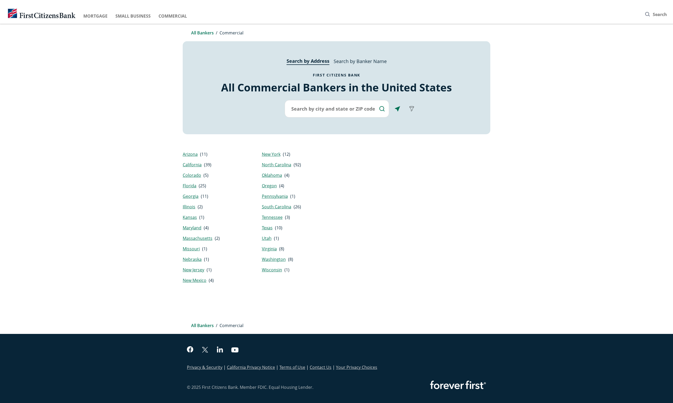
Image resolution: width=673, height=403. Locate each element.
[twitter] (205, 350)
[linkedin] (220, 350)
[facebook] (190, 350)
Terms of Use (292, 367)
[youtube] (235, 350)
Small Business (133, 16)
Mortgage (95, 16)
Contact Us (321, 367)
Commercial (173, 16)
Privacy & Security (204, 367)
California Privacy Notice (251, 367)
